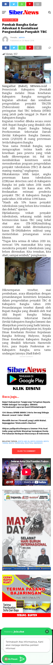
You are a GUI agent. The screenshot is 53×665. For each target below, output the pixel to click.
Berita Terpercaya (16, 443)
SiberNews (38, 443)
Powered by (8, 632)
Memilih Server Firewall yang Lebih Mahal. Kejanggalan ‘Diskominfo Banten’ (24, 421)
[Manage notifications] (6, 659)
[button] (47, 631)
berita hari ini (23, 441)
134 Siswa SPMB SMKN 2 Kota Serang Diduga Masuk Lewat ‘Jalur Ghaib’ (25, 413)
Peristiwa (29, 443)
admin (22, 37)
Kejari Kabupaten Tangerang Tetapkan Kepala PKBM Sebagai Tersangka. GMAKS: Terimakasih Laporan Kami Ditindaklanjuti (26, 404)
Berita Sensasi (36, 441)
